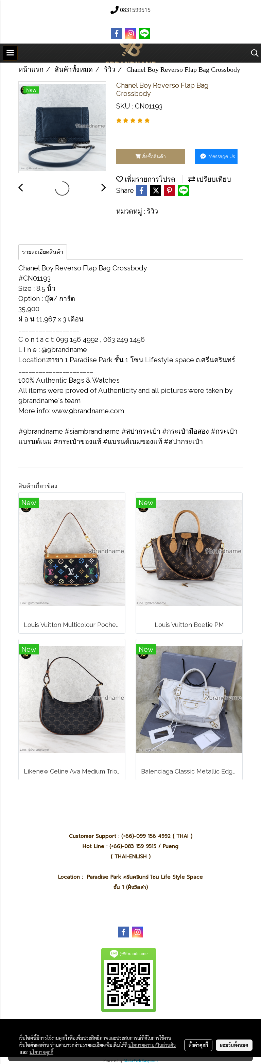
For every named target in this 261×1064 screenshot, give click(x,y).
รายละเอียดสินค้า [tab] (42, 252)
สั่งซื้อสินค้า (153, 156)
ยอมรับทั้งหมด (234, 1045)
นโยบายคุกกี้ (41, 1052)
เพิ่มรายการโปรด (149, 179)
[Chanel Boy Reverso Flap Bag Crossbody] (62, 127)
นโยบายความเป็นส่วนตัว (152, 1045)
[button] (252, 53)
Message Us (221, 156)
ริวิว (152, 211)
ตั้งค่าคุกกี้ (198, 1045)
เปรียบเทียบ (213, 179)
